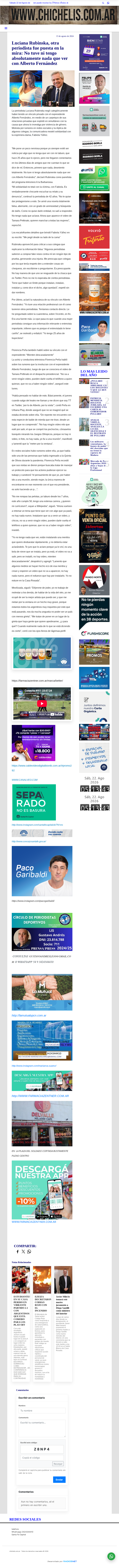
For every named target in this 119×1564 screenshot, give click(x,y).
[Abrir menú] (6, 28)
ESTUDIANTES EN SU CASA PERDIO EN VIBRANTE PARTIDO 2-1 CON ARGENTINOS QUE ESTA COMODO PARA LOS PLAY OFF (21, 1310)
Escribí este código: (28, 1442)
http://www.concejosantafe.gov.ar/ (29, 841)
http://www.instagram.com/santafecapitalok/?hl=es (37, 825)
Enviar (59, 1479)
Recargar (58, 1464)
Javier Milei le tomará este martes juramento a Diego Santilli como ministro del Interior (63, 1305)
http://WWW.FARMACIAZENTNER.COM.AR (40, 1096)
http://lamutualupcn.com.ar (29, 1015)
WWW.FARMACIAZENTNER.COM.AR (34, 1221)
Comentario (23, 1417)
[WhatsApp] (108, 2)
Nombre (22, 1406)
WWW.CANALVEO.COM (24, 780)
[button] (103, 2)
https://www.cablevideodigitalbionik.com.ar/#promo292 (42, 768)
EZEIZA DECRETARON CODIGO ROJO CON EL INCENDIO (42, 1303)
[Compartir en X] (23, 1251)
